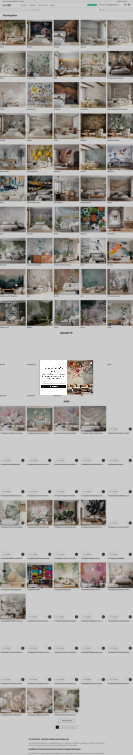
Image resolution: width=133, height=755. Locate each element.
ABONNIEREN (53, 386)
